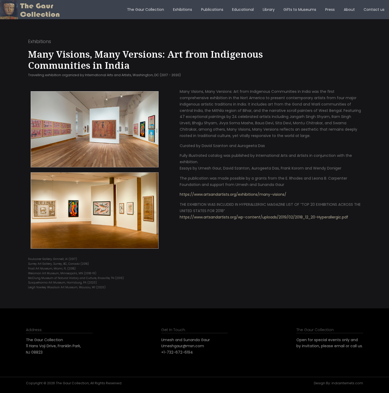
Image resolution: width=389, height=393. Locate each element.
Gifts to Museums (299, 9)
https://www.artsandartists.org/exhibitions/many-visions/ (233, 194)
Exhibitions (182, 9)
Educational (243, 9)
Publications (212, 9)
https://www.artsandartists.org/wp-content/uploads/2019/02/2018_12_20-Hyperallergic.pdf (264, 217)
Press (330, 9)
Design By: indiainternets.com (338, 383)
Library (269, 9)
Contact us (374, 9)
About (349, 9)
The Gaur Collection (145, 9)
